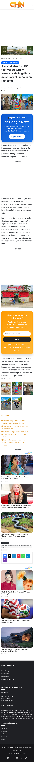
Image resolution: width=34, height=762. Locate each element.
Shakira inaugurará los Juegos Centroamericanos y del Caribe (13, 422)
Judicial (3, 734)
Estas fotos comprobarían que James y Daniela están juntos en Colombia (13, 442)
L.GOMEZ (5, 85)
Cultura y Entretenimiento (14, 58)
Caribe (3, 739)
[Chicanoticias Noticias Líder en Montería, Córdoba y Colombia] (17, 4)
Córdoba (4, 728)
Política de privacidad (7, 679)
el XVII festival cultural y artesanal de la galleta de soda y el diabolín (16, 546)
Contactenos (5, 676)
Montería (4, 731)
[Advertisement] (17, 26)
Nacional (4, 737)
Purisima (4, 550)
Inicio (4, 58)
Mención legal (5, 671)
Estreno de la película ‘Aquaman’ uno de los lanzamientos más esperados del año (15, 434)
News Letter (5, 673)
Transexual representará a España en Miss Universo (14, 427)
